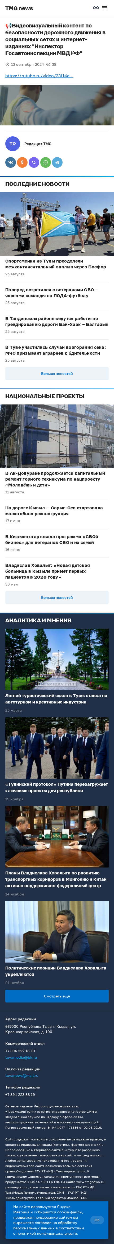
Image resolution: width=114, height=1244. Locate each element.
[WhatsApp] (45, 162)
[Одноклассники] (22, 162)
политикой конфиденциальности (46, 1233)
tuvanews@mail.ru (21, 1075)
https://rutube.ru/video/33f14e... (39, 75)
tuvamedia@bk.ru (21, 1057)
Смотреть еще (57, 996)
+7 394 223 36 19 (20, 1094)
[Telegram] (57, 162)
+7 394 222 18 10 (20, 1051)
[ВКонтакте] (10, 162)
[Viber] (34, 162)
